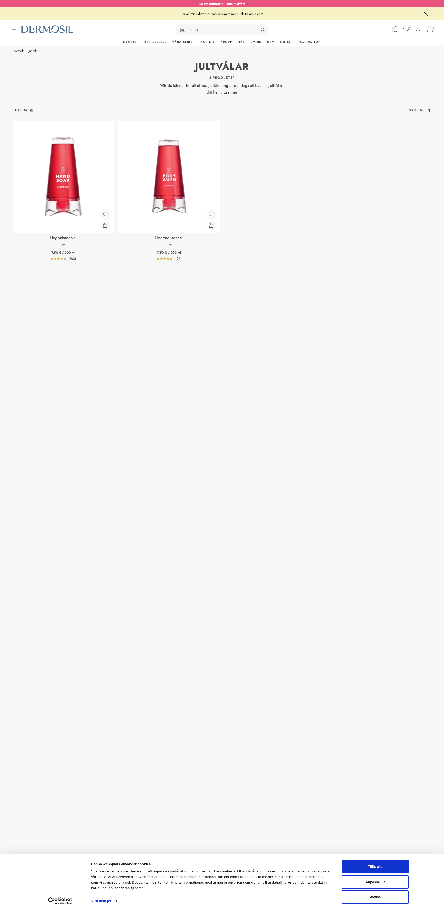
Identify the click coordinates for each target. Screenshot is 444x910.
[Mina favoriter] (406, 29)
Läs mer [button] (230, 92)
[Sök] (262, 29)
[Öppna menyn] (14, 29)
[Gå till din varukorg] (430, 29)
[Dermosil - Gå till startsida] (47, 29)
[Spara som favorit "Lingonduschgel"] (212, 214)
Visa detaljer (101, 901)
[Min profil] (418, 29)
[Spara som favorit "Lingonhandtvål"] (106, 214)
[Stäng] (426, 13)
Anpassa (372, 882)
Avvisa (375, 897)
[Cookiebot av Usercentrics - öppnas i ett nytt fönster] (60, 900)
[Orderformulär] (395, 29)
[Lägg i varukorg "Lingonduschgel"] (211, 225)
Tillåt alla (375, 867)
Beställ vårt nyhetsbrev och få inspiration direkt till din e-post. (222, 13)
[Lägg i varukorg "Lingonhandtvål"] (105, 225)
